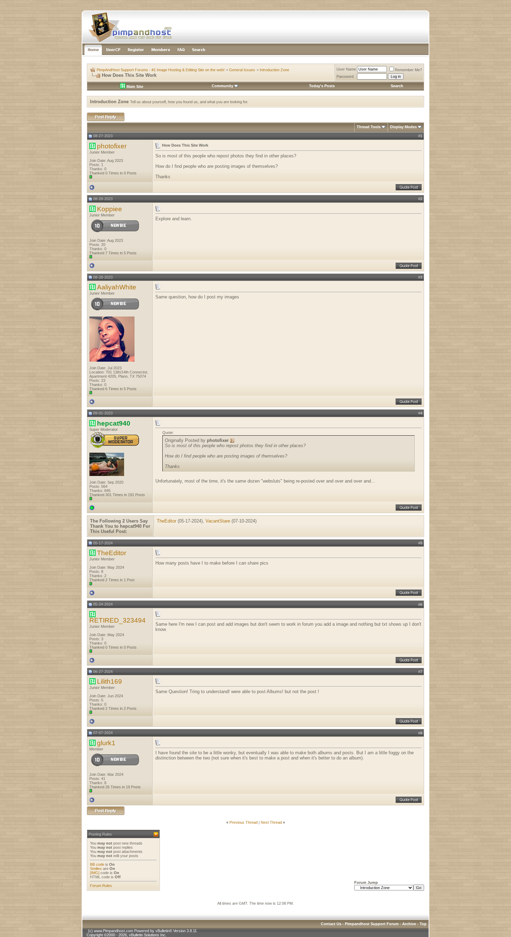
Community (222, 86)
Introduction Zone (274, 70)
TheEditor (166, 521)
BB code (97, 864)
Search (397, 86)
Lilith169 (109, 681)
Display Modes (403, 127)
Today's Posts (322, 86)
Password (345, 76)
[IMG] (94, 873)
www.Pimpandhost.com (113, 931)
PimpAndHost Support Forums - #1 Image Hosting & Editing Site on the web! (161, 70)
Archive (409, 924)
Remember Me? (408, 70)
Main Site (134, 86)
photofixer (112, 146)
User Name (346, 69)
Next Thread (271, 822)
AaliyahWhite (116, 287)
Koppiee (109, 209)
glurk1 (106, 743)
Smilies (96, 868)
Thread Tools (369, 127)
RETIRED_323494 (117, 620)
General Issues (242, 70)
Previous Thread (243, 822)
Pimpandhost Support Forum (372, 924)
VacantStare (217, 521)
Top (423, 924)
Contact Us (331, 924)
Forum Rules (101, 885)
